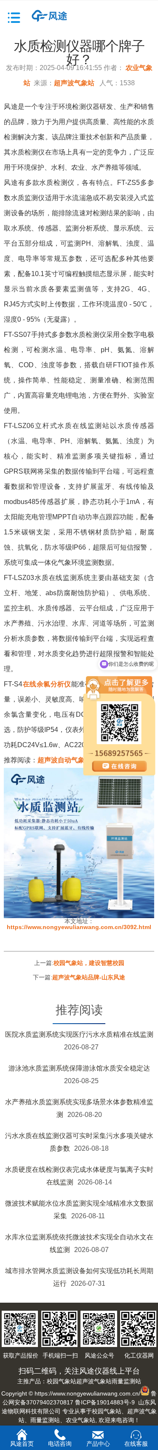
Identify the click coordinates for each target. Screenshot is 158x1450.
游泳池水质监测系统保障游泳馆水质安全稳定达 (79, 1068)
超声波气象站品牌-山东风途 (88, 977)
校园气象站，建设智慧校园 (89, 962)
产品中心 (98, 1443)
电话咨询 (60, 1443)
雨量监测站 (126, 1381)
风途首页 (22, 1443)
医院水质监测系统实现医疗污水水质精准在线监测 (79, 1034)
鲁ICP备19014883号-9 (105, 1402)
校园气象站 (61, 1381)
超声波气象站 (74, 83)
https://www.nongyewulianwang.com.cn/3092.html (79, 927)
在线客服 (136, 1443)
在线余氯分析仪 (46, 684)
